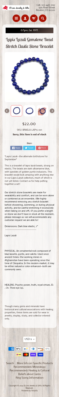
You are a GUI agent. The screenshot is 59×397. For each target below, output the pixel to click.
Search (10, 363)
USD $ (28, 339)
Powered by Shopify (29, 391)
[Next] (52, 111)
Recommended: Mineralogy (30, 367)
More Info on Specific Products (35, 363)
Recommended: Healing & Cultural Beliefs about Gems (29, 372)
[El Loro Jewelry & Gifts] (15, 7)
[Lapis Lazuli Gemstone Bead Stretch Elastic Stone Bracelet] (16, 110)
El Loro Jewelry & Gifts (33, 386)
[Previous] (7, 111)
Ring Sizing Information (29, 377)
